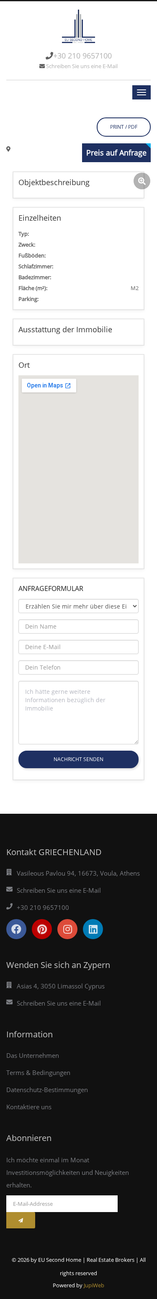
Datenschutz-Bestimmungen (47, 1089)
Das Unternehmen (32, 1055)
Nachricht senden (78, 759)
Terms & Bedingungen (38, 1072)
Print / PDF (123, 126)
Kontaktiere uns (28, 1107)
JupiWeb (94, 1285)
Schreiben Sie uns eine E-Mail (82, 66)
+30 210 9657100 (82, 56)
